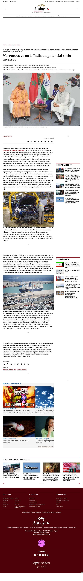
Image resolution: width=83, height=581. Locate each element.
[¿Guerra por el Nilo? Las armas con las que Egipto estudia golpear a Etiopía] (60, 285)
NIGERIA (77, 1)
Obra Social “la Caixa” (61, 498)
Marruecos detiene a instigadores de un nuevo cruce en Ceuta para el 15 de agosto (71, 279)
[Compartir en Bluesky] (41, 141)
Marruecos (5, 369)
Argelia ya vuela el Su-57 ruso (72, 271)
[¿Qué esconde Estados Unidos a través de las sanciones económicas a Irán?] (60, 264)
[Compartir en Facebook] (35, 141)
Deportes (17, 504)
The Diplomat (59, 506)
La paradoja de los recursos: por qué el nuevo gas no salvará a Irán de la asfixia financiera (71, 477)
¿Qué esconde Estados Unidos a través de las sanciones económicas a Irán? (72, 265)
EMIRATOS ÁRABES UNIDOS (61, 1)
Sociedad (17, 502)
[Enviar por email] (28, 141)
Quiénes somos (26, 512)
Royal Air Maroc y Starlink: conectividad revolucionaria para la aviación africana (30, 67)
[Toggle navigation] (5, 8)
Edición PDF (32, 498)
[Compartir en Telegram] (45, 141)
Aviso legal (58, 512)
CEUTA (52, 1)
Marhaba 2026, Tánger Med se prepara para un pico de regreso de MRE (26, 65)
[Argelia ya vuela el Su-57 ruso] (60, 271)
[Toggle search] (77, 8)
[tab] (40, 484)
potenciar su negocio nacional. (13, 150)
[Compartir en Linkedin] (48, 141)
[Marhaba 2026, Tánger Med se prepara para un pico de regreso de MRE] (60, 185)
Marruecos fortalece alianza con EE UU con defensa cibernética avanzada (72, 193)
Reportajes (5, 504)
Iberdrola (58, 502)
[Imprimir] (31, 141)
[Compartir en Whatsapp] (52, 141)
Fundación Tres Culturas (62, 500)
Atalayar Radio (33, 502)
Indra (57, 504)
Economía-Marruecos (21, 369)
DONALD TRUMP (71, 1)
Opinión (4, 506)
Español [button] (6, 1)
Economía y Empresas (14, 45)
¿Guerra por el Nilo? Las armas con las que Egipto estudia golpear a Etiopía (72, 286)
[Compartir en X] (38, 141)
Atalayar (5, 45)
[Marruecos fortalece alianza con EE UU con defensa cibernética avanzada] (60, 192)
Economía (11, 369)
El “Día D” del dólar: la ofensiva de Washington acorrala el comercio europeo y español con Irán (72, 178)
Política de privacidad (48, 512)
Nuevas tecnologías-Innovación (20, 507)
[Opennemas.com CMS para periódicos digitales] (41, 565)
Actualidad (18, 500)
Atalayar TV (32, 500)
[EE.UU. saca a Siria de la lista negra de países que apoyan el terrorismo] (60, 170)
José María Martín (7, 136)
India (15, 369)
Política (17, 498)
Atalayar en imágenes (35, 506)
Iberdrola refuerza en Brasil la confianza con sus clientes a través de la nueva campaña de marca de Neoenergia (39, 70)
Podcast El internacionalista (37, 504)
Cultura (5, 502)
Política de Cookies (36, 512)
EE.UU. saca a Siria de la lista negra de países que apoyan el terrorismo (72, 170)
